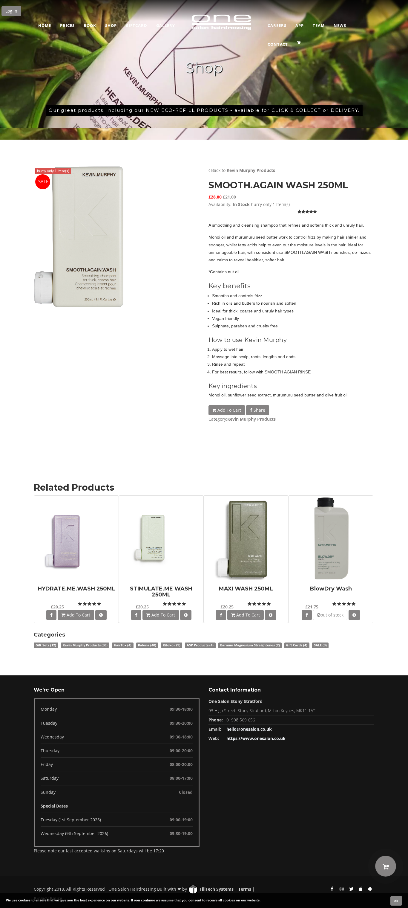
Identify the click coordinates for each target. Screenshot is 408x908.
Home (44, 25)
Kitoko (171, 645)
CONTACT (278, 44)
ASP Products (200, 645)
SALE (320, 645)
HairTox (122, 645)
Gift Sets (46, 645)
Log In (11, 11)
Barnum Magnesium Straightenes (250, 645)
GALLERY (165, 25)
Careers (277, 25)
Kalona (147, 645)
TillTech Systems (216, 889)
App (299, 25)
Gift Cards (296, 645)
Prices (67, 25)
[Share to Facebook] (51, 615)
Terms (244, 889)
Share (258, 410)
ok (396, 901)
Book (90, 25)
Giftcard (136, 25)
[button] (299, 40)
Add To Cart (228, 410)
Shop (111, 25)
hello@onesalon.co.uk (249, 729)
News (340, 25)
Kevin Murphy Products (251, 170)
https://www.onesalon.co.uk (256, 738)
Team (319, 25)
